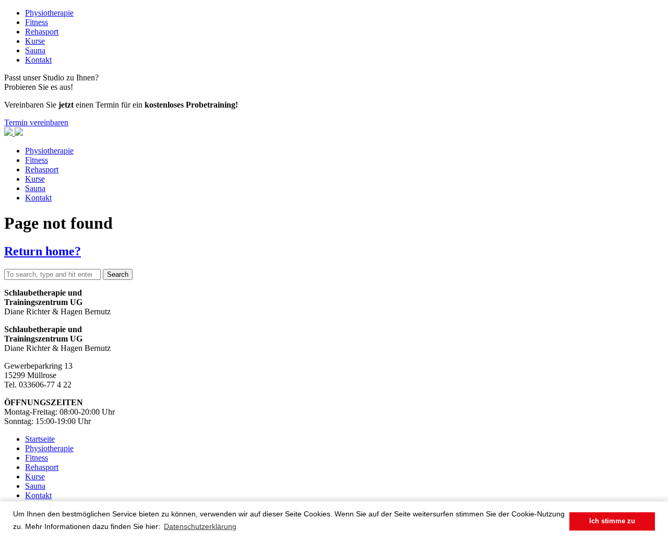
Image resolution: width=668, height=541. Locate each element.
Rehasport (41, 31)
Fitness (36, 22)
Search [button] (117, 274)
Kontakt (38, 59)
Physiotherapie (49, 12)
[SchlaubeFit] (13, 132)
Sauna (35, 50)
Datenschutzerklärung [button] (200, 526)
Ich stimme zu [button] (612, 521)
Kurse (35, 41)
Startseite (40, 438)
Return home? (42, 251)
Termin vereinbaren (36, 122)
